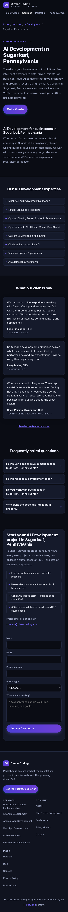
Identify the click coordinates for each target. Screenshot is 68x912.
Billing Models (43, 827)
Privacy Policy (10, 878)
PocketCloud (12, 13)
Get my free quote (22, 728)
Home (6, 24)
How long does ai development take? (29, 478)
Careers (40, 834)
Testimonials (42, 820)
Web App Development (16, 828)
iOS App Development (15, 813)
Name (9, 638)
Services (27, 13)
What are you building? (18, 695)
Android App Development (17, 821)
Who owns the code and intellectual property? (28, 506)
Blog (5, 863)
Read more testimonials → (34, 426)
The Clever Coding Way (49, 813)
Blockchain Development (16, 842)
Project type (12, 681)
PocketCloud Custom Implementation (14, 806)
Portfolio (40, 13)
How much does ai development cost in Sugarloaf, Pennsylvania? (30, 465)
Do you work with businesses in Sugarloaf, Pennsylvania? (25, 491)
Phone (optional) (14, 667)
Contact (7, 871)
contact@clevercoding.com (22, 624)
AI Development (32, 24)
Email (9, 652)
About (39, 805)
